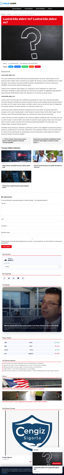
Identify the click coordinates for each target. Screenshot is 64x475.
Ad (2, 219)
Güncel (9, 14)
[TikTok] (23, 278)
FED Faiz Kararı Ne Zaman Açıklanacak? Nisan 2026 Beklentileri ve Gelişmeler (24, 363)
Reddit (31, 66)
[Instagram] (14, 278)
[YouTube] (18, 278)
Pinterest (38, 66)
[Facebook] (4, 278)
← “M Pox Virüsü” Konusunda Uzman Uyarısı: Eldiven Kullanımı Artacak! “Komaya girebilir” (14, 140)
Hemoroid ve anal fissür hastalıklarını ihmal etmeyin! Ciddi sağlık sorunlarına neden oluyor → (47, 140)
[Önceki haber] (55, 289)
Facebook (17, 66)
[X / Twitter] (9, 278)
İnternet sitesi (5, 232)
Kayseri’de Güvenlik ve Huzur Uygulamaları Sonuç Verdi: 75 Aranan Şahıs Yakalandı (25, 365)
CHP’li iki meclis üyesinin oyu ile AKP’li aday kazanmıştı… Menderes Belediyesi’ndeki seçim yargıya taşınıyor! (31, 370)
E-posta (4, 226)
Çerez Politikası (40, 8)
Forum (50, 8)
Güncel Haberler (16, 8)
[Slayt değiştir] (29, 461)
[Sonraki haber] (59, 289)
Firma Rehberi (29, 8)
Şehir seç (7, 263)
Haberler (3, 14)
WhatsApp (24, 66)
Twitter (10, 66)
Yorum (3, 203)
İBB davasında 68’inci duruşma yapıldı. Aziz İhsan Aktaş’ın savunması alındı (23, 367)
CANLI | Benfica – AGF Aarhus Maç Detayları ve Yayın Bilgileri (19, 369)
